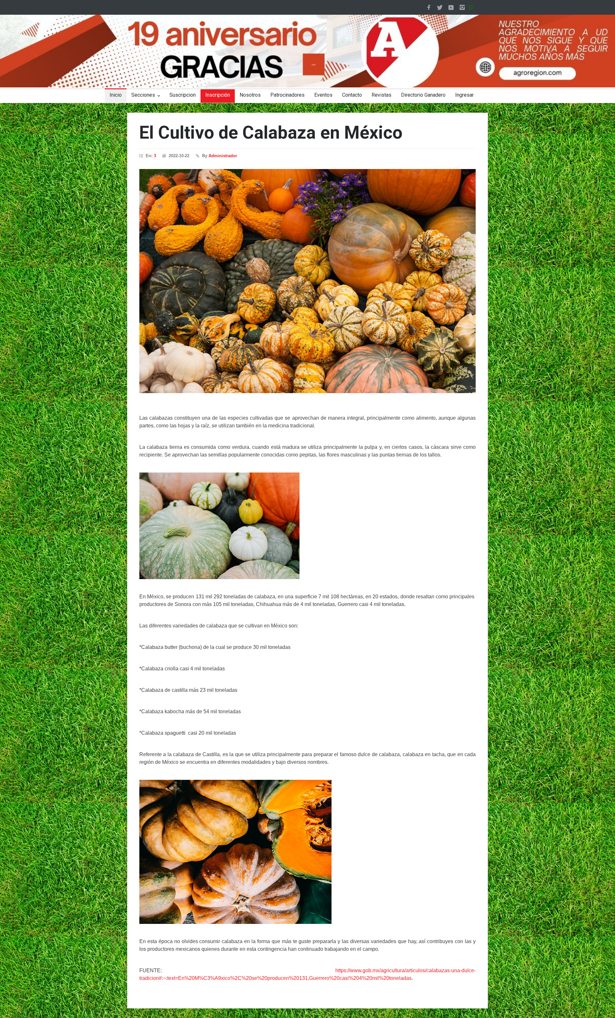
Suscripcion (182, 95)
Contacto (352, 95)
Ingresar (464, 95)
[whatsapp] (472, 7)
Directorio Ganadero (423, 95)
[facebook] (428, 7)
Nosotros (250, 95)
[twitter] (440, 7)
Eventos (323, 95)
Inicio (116, 95)
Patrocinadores (287, 95)
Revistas (381, 95)
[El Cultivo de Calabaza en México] (307, 281)
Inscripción (217, 95)
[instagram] (462, 7)
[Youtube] (451, 7)
